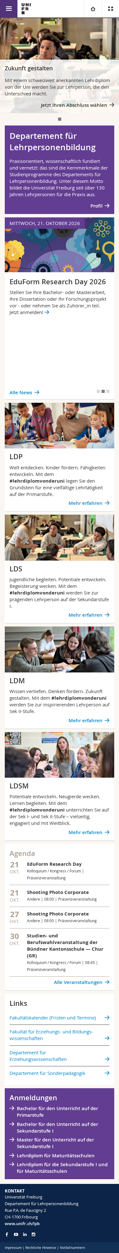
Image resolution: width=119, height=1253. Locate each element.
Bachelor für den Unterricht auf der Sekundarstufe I (57, 1127)
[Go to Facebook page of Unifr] (7, 1234)
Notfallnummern (72, 1248)
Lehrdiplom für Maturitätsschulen (56, 1155)
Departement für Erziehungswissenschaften (38, 1055)
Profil (96, 205)
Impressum (13, 1248)
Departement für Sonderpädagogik (47, 1073)
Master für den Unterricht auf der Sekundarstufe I (55, 1143)
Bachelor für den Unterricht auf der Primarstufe (57, 1111)
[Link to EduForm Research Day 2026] (59, 308)
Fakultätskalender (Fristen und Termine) (53, 1017)
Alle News (21, 392)
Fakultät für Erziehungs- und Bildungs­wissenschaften (51, 1034)
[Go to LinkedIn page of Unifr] (25, 1234)
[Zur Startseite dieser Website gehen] (26, 8)
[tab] (59, 119)
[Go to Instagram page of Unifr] (33, 1234)
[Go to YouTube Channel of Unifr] (16, 1234)
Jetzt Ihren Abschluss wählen (74, 105)
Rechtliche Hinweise (40, 1248)
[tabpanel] (59, 65)
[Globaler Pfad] (93, 8)
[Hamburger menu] (8, 8)
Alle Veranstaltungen (78, 982)
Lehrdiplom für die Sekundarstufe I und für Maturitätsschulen (62, 1167)
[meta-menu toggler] (110, 8)
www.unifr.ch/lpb (22, 1223)
